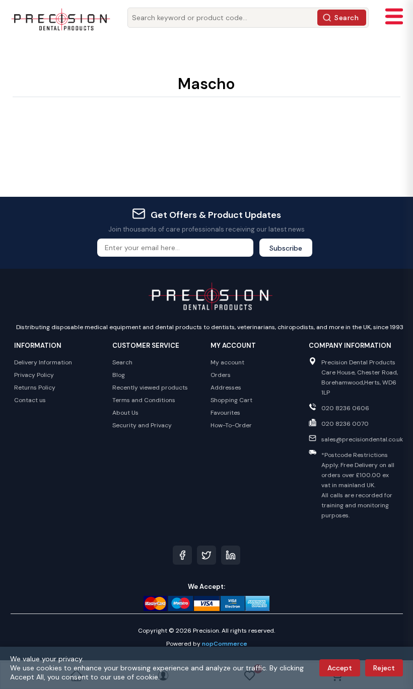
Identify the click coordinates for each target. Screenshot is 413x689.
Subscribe (285, 248)
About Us (125, 413)
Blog (118, 375)
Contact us (30, 400)
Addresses (226, 388)
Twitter (206, 555)
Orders (221, 375)
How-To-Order (231, 425)
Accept (339, 667)
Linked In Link (230, 555)
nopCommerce (224, 644)
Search (346, 17)
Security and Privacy (142, 425)
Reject (384, 667)
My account (227, 362)
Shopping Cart (231, 400)
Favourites (225, 413)
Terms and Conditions (143, 400)
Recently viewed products (150, 388)
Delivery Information (43, 362)
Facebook (182, 555)
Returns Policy (34, 388)
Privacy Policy (34, 375)
